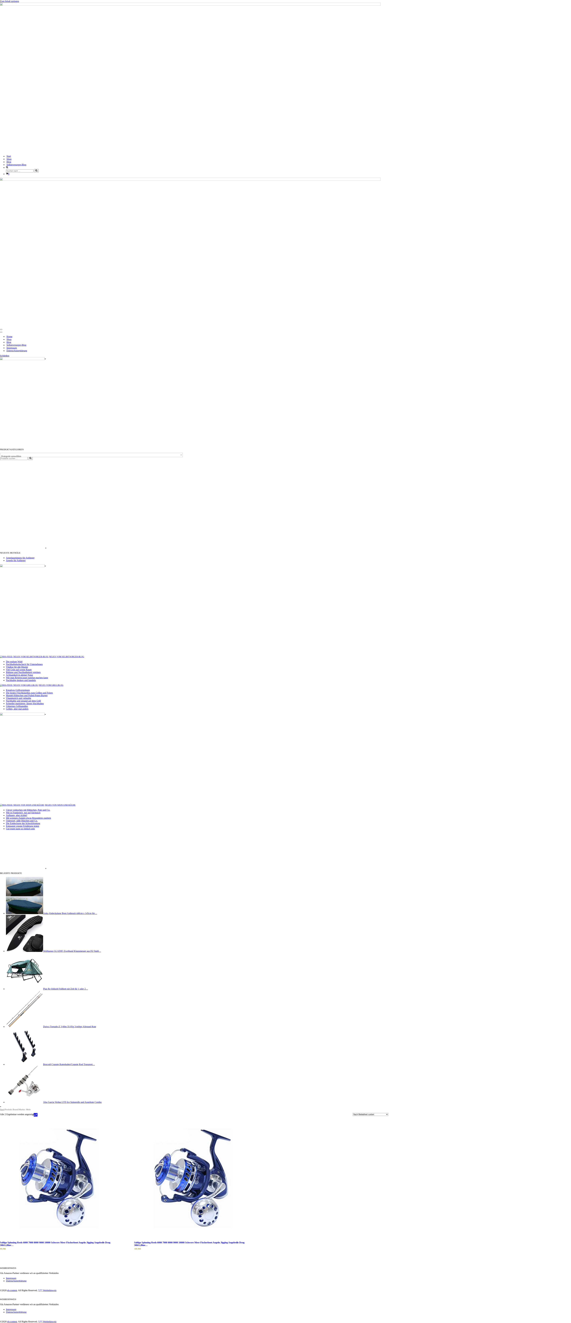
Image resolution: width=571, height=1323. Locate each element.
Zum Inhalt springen (9, 1)
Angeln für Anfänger (16, 560)
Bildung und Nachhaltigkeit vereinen (23, 672)
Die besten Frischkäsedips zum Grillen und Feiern (29, 693)
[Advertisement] (22, 504)
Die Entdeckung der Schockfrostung (23, 823)
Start (9, 156)
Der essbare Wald (14, 661)
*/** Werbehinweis (47, 1290)
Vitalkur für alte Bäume (17, 667)
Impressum (12, 348)
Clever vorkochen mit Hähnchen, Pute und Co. (28, 810)
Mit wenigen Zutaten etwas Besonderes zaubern (28, 818)
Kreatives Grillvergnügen (18, 690)
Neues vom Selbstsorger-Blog (66, 657)
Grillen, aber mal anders (17, 709)
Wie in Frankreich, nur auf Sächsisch (23, 812)
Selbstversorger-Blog (16, 164)
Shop (9, 159)
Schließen (4, 355)
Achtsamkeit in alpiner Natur (19, 675)
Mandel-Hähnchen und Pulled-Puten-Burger (27, 695)
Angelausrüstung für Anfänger (20, 558)
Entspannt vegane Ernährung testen (22, 826)
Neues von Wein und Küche (60, 805)
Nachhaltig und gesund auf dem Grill (23, 701)
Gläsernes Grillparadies (17, 706)
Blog (9, 162)
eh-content (12, 1290)
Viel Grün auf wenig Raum (19, 669)
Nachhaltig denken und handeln (21, 680)
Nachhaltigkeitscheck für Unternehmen (24, 664)
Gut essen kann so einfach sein (20, 828)
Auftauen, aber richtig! (16, 815)
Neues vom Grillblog (51, 685)
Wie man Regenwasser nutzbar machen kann (27, 677)
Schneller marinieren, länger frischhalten (25, 703)
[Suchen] (36, 170)
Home (9, 336)
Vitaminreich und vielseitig (18, 698)
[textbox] (91, 456)
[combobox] (91, 455)
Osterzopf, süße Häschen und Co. (22, 820)
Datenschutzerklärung (17, 350)
